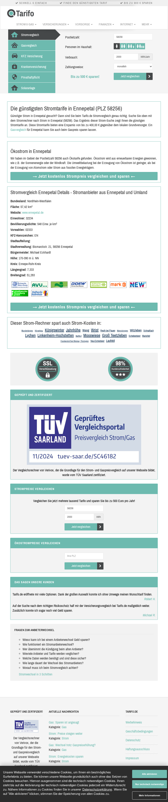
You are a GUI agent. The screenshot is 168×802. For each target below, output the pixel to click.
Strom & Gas (25, 24)
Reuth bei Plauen (107, 330)
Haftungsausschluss (138, 749)
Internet (127, 24)
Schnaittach (148, 330)
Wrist (95, 330)
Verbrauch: (71, 57)
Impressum (132, 758)
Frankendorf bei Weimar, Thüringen (75, 341)
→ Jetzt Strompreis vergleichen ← (84, 176)
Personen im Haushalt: (78, 47)
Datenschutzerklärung (97, 789)
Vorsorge (83, 24)
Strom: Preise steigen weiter (65, 733)
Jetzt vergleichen (130, 76)
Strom (65, 738)
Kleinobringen (122, 331)
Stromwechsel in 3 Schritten (35, 674)
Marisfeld (146, 336)
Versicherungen (55, 24)
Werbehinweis (134, 722)
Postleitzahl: (72, 37)
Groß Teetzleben (114, 335)
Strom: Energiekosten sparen (66, 756)
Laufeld (110, 341)
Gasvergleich (18, 129)
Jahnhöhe (73, 330)
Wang (85, 330)
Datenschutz (133, 740)
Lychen (30, 335)
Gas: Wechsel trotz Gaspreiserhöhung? (72, 745)
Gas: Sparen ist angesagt (64, 722)
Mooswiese (91, 335)
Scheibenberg (134, 336)
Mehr (146, 24)
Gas (64, 727)
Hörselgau (39, 331)
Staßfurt (79, 336)
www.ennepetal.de (32, 212)
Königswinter (54, 330)
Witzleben (136, 330)
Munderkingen (27, 331)
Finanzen (105, 24)
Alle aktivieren (149, 773)
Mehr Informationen (149, 795)
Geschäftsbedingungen (139, 731)
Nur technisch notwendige (149, 784)
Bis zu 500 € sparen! (85, 76)
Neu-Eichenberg (97, 341)
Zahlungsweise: (74, 67)
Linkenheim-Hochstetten (55, 335)
